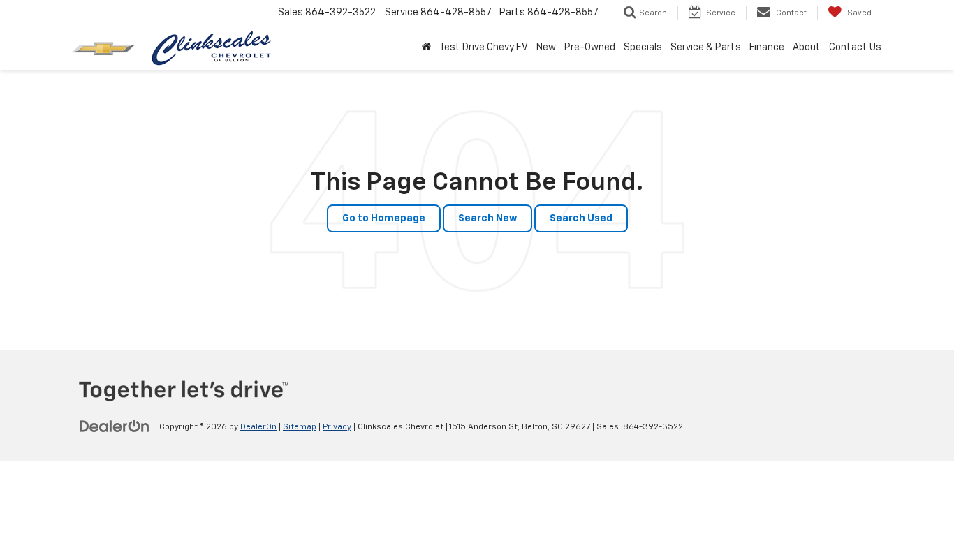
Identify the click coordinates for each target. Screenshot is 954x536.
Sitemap (299, 427)
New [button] (546, 47)
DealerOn (258, 427)
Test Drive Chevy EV (483, 47)
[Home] (426, 47)
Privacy (337, 427)
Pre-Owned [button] (589, 47)
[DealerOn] (114, 426)
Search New (487, 218)
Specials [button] (643, 47)
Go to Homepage (383, 218)
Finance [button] (766, 47)
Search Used (581, 218)
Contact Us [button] (855, 47)
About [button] (807, 47)
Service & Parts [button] (705, 47)
